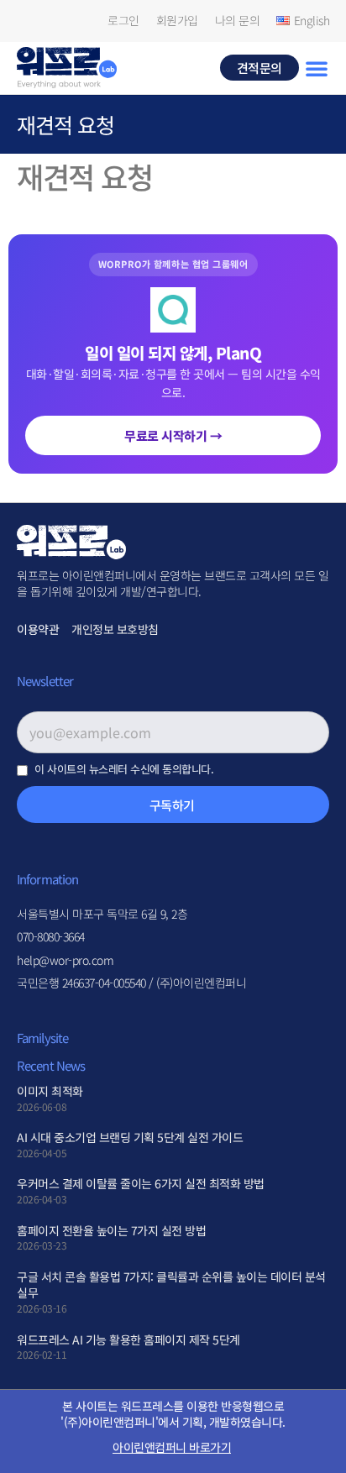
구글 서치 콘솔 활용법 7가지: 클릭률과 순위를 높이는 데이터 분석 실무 (171, 1285)
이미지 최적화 (50, 1090)
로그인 (123, 21)
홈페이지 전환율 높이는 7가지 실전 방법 (111, 1230)
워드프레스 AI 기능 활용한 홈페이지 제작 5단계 (128, 1339)
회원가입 (177, 21)
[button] (316, 68)
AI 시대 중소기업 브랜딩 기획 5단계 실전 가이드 (130, 1137)
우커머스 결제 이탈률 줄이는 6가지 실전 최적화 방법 (141, 1183)
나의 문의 (237, 21)
